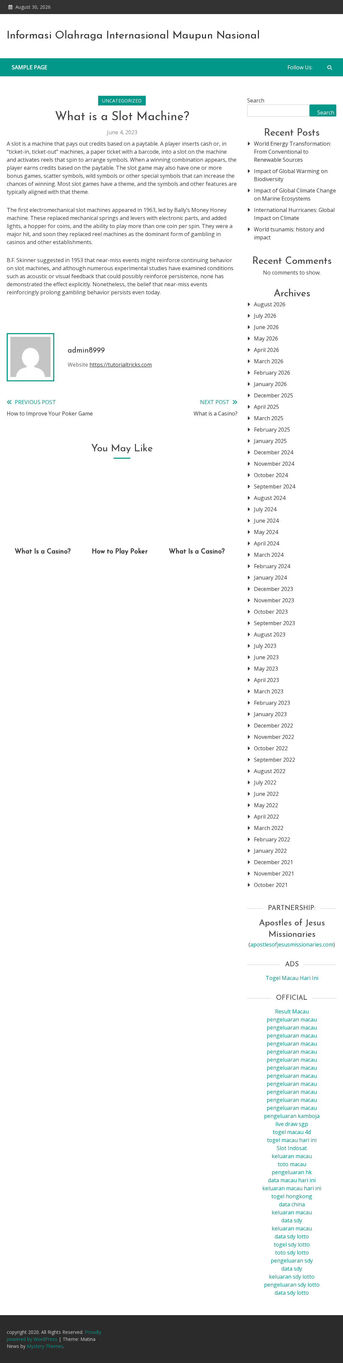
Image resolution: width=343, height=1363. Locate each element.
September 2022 (274, 759)
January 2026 (270, 384)
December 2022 (273, 725)
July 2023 (265, 646)
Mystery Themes (45, 1346)
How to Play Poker (120, 551)
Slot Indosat (292, 1148)
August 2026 (269, 304)
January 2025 (270, 441)
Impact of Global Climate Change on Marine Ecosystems (295, 194)
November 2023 (274, 600)
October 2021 (271, 885)
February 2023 (272, 702)
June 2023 (266, 657)
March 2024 (268, 554)
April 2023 (266, 680)
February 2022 (272, 839)
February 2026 (272, 372)
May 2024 (266, 532)
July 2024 (265, 509)
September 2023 (274, 623)
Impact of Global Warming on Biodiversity (291, 175)
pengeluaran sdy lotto (292, 1284)
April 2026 (266, 350)
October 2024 (271, 475)
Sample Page (29, 67)
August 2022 (269, 771)
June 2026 (266, 327)
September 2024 (274, 486)
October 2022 (271, 748)
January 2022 (270, 850)
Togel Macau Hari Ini (292, 978)
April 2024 (266, 543)
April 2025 (266, 406)
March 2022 (268, 828)
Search (255, 100)
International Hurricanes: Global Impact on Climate (294, 214)
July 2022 (265, 782)
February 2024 (272, 566)
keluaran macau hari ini (291, 1188)
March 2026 (268, 361)
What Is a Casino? (43, 551)
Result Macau (292, 1011)
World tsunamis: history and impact (289, 233)
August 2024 (269, 498)
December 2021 (273, 862)
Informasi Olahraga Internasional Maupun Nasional (133, 35)
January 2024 (270, 577)
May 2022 (266, 805)
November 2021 (274, 873)
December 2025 (273, 395)
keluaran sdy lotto (292, 1276)
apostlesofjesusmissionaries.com (291, 944)
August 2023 (269, 634)
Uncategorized (122, 100)
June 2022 (266, 794)
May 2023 (266, 668)
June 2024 (266, 520)
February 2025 (272, 429)
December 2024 (273, 452)
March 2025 (268, 418)
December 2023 (273, 589)
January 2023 (270, 714)
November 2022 (274, 737)
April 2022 (266, 816)
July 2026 (265, 315)
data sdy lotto (292, 1292)
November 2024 (274, 463)
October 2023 (271, 611)
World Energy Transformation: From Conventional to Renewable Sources (292, 151)
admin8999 (86, 351)
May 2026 (266, 338)
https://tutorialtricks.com (120, 364)
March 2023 (268, 691)
